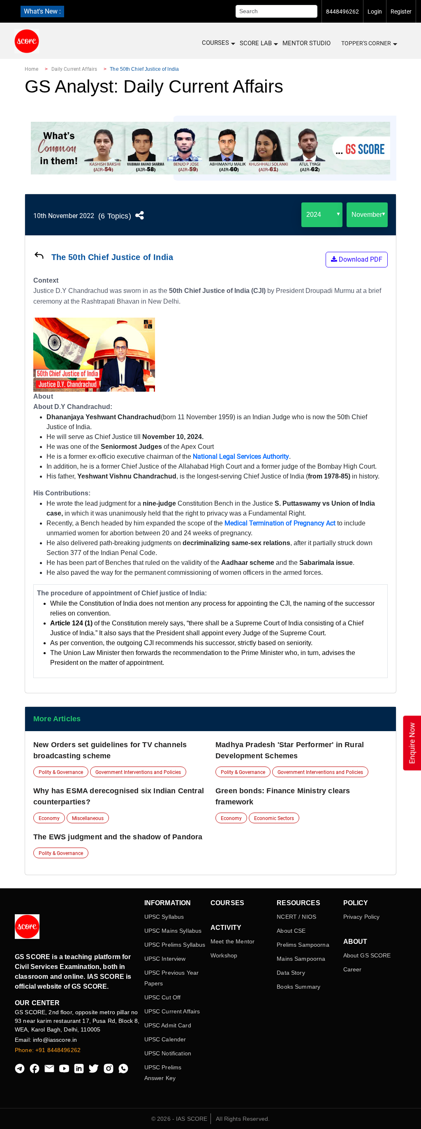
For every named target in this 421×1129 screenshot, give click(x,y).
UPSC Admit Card (167, 1025)
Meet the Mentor (232, 941)
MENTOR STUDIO (306, 43)
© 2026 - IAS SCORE (179, 1118)
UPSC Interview (165, 958)
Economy (49, 818)
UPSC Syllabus (164, 916)
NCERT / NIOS (296, 916)
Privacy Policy (361, 916)
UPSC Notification (167, 1053)
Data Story (291, 972)
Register (401, 11)
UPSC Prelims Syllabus (175, 944)
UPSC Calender (165, 1039)
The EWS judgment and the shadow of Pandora (118, 837)
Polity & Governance (61, 772)
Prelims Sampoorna (303, 944)
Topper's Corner (366, 43)
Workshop (223, 955)
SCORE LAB (256, 43)
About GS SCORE (367, 955)
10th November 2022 (63, 216)
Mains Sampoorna (301, 958)
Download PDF (359, 259)
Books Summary (298, 986)
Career (352, 969)
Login (375, 11)
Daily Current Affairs (74, 69)
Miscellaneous (88, 818)
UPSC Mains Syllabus (173, 930)
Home (31, 69)
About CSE (291, 930)
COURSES (215, 42)
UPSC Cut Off (162, 997)
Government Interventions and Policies (138, 772)
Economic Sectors (274, 818)
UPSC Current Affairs (172, 1011)
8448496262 (342, 11)
